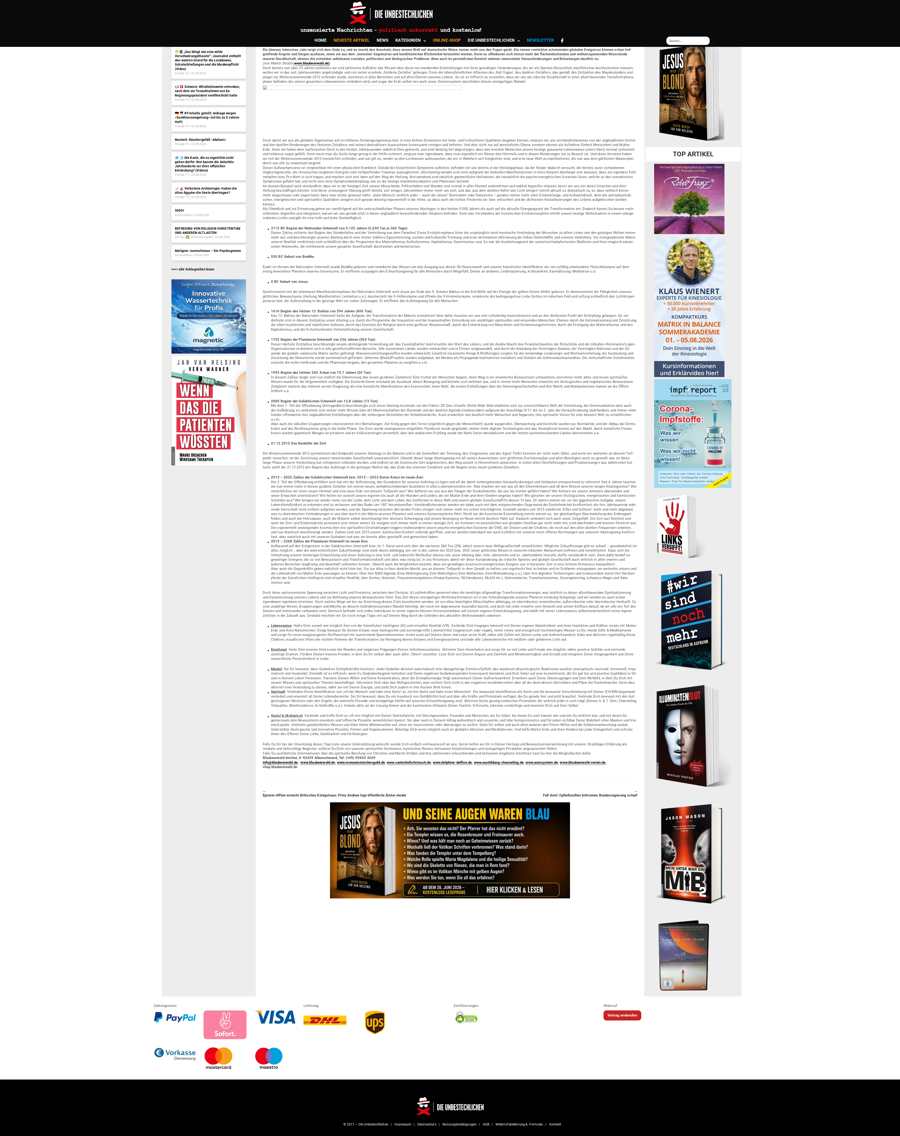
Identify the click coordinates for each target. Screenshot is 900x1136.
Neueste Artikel (352, 40)
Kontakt (555, 1124)
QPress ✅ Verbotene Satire (194, 237)
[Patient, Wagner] (208, 410)
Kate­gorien (408, 40)
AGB (486, 1124)
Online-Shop (447, 40)
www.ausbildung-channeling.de (499, 762)
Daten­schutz (426, 1124)
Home (321, 40)
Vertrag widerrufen (622, 1015)
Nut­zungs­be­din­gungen (459, 1124)
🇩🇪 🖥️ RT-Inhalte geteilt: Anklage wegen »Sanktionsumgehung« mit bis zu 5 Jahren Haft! (207, 117)
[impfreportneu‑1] (693, 433)
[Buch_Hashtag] (693, 620)
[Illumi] (693, 737)
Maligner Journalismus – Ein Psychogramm (208, 251)
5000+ (179, 210)
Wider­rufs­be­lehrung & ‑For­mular (519, 1124)
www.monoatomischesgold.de (361, 762)
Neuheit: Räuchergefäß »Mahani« (200, 140)
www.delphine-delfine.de (452, 762)
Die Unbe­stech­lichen (491, 40)
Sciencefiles (183, 215)
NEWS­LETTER (540, 40)
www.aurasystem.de (541, 762)
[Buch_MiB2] (693, 854)
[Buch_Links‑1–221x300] (680, 525)
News (383, 40)
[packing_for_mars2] (693, 953)
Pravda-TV (182, 73)
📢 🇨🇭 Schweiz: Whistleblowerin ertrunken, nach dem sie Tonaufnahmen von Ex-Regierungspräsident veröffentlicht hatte (207, 91)
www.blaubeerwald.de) (312, 63)
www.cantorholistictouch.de (409, 762)
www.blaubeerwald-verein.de (582, 762)
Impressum (402, 1124)
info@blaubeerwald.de (280, 762)
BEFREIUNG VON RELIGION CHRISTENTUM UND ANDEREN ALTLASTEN (207, 231)
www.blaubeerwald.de (317, 762)
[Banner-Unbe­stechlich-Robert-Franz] (689, 199)
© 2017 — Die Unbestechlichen (365, 1124)
